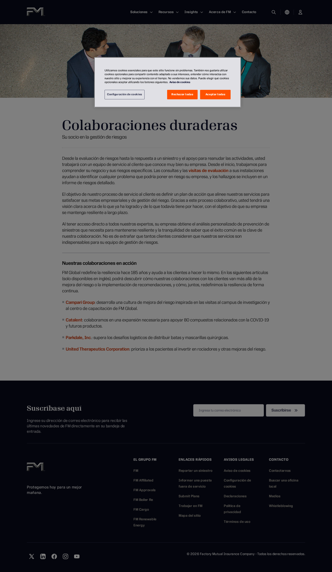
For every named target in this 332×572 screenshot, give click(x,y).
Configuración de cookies (124, 94)
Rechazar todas (182, 94)
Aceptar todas (215, 94)
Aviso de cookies (179, 82)
